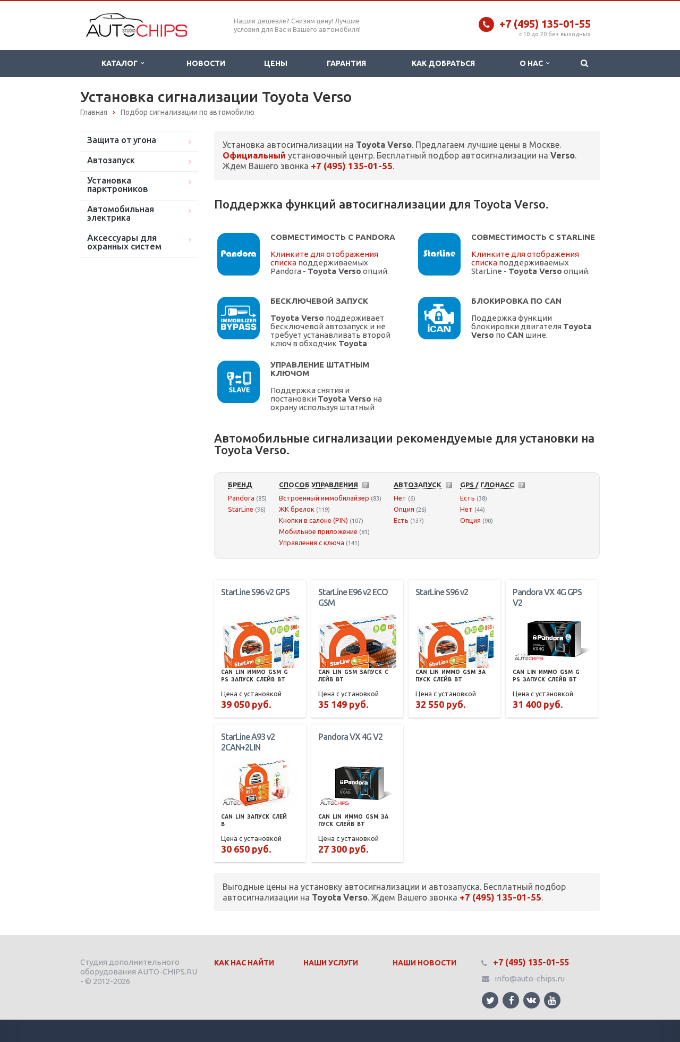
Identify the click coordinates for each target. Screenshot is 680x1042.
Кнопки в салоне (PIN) (313, 520)
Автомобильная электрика (120, 213)
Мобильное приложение (318, 531)
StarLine (240, 509)
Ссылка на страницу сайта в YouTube (552, 1000)
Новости (205, 63)
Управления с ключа (311, 542)
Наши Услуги (330, 962)
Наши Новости (424, 962)
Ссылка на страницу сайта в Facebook (511, 1000)
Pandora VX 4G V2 (350, 736)
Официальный (254, 155)
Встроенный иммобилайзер (324, 498)
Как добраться (443, 63)
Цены (275, 63)
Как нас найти (244, 962)
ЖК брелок (296, 509)
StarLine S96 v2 (441, 592)
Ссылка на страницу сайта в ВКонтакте (531, 1000)
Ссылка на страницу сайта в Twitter (490, 1000)
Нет (400, 498)
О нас (533, 63)
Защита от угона (121, 140)
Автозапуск (111, 160)
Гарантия (346, 63)
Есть (401, 520)
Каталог (121, 63)
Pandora (241, 498)
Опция (404, 509)
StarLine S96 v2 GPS (255, 592)
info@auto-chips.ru (530, 978)
